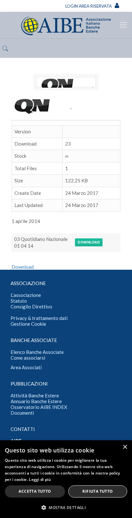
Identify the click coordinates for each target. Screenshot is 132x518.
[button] (66, 507)
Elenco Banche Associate (37, 352)
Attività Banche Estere (35, 395)
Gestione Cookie (28, 324)
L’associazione (26, 295)
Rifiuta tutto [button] (97, 491)
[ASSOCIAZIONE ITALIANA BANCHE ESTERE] (66, 25)
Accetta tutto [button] (35, 491)
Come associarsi (28, 358)
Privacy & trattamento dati (39, 318)
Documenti (22, 413)
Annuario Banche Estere (36, 401)
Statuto (19, 301)
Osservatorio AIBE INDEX (39, 407)
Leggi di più (40, 479)
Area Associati (26, 367)
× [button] (124, 447)
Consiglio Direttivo (31, 306)
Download (89, 242)
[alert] (66, 479)
